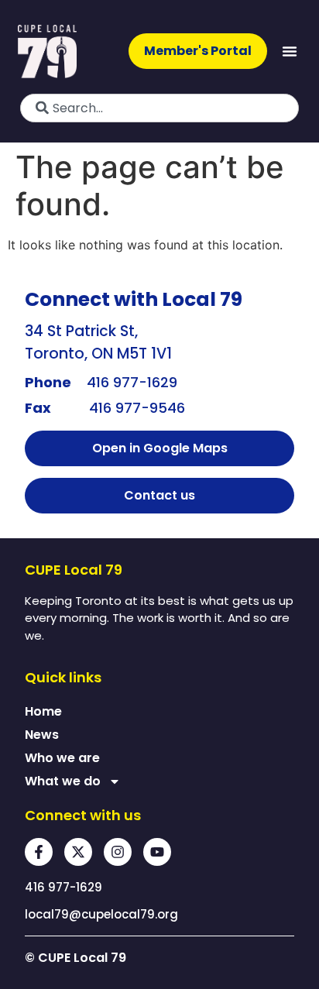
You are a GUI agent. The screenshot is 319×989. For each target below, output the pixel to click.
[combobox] (159, 108)
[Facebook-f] (39, 852)
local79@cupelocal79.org (101, 914)
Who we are (62, 758)
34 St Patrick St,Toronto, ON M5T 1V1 (98, 342)
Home (43, 711)
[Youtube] (157, 852)
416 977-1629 (132, 382)
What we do (63, 781)
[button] (289, 51)
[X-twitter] (78, 852)
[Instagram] (118, 852)
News (42, 734)
